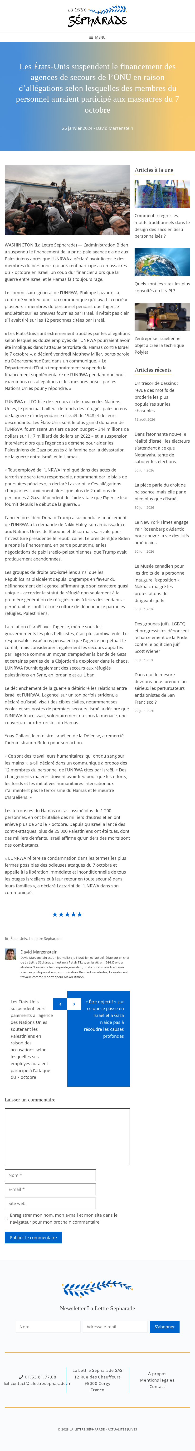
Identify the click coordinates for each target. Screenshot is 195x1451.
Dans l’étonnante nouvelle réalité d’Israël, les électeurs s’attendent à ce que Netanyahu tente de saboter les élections (162, 447)
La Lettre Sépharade (45, 938)
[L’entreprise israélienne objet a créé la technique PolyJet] (162, 327)
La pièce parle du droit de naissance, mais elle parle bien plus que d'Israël (160, 492)
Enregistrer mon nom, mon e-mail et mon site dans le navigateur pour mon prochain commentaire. (63, 1218)
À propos (157, 1373)
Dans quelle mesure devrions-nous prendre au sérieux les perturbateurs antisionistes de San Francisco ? (161, 688)
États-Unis (18, 938)
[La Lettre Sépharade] (97, 15)
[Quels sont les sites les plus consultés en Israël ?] (162, 272)
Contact (157, 1386)
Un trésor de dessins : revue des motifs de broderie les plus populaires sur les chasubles (156, 397)
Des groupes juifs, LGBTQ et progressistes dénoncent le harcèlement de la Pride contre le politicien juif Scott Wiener (162, 637)
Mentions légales (157, 1380)
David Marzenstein (114, 128)
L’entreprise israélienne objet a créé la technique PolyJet (159, 345)
